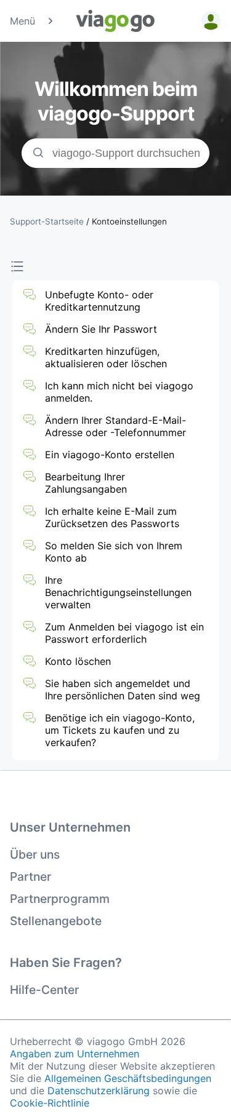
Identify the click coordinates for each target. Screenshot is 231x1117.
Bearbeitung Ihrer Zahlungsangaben (86, 483)
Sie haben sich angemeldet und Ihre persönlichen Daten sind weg (122, 689)
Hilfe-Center (44, 989)
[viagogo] (115, 21)
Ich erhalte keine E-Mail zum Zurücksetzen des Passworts (112, 517)
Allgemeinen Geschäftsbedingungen (127, 1078)
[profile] (209, 21)
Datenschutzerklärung (98, 1090)
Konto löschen (78, 661)
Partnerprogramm (60, 898)
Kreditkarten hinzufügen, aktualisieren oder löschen (106, 357)
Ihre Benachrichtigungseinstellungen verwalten (118, 592)
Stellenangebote (56, 920)
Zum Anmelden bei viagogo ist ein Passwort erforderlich (124, 633)
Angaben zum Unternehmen (74, 1053)
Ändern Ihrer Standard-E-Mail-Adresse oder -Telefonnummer (115, 426)
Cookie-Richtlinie (49, 1103)
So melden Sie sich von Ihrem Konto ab (113, 551)
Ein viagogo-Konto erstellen (109, 454)
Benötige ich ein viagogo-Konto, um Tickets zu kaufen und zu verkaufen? (120, 730)
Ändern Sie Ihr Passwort (101, 329)
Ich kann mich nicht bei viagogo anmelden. (119, 392)
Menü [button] (22, 21)
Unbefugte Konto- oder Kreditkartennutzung (99, 300)
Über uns (35, 854)
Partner (30, 876)
